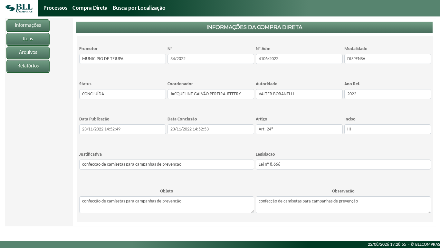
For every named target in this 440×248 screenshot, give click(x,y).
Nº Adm (263, 48)
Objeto (166, 191)
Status (85, 84)
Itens (28, 39)
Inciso (350, 119)
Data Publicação (94, 119)
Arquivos (28, 52)
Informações (28, 25)
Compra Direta (90, 8)
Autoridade (266, 84)
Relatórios (28, 66)
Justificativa (90, 154)
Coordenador (180, 84)
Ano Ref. (352, 84)
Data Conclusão (182, 119)
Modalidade (355, 48)
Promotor (88, 48)
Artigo (261, 119)
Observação (343, 191)
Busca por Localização (139, 8)
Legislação (265, 154)
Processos (55, 8)
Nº (169, 48)
